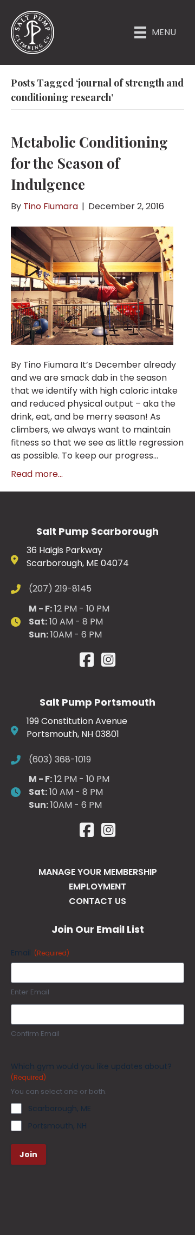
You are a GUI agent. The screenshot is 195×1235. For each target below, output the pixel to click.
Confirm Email (35, 1034)
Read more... (37, 474)
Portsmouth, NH (57, 1125)
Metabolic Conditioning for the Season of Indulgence (89, 163)
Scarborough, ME (59, 1108)
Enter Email (30, 992)
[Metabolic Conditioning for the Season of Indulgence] (92, 285)
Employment (97, 886)
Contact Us (97, 901)
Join (28, 1154)
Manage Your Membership (97, 872)
